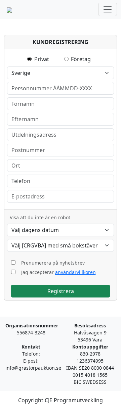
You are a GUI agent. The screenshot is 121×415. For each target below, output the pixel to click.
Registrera (60, 291)
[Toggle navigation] (107, 9)
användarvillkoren (75, 272)
